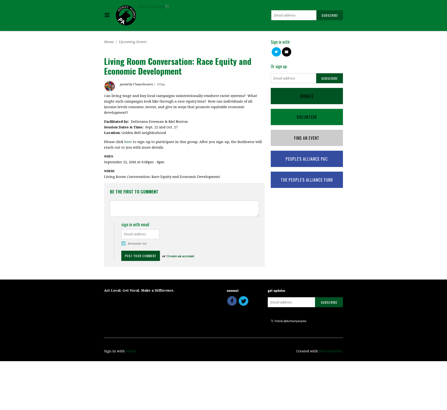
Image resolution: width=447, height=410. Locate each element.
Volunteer (307, 117)
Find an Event (306, 138)
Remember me (137, 243)
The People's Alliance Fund (307, 180)
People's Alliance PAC (307, 159)
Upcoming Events (133, 42)
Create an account (180, 256)
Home (109, 42)
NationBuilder (331, 351)
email (130, 351)
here (128, 142)
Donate (307, 96)
